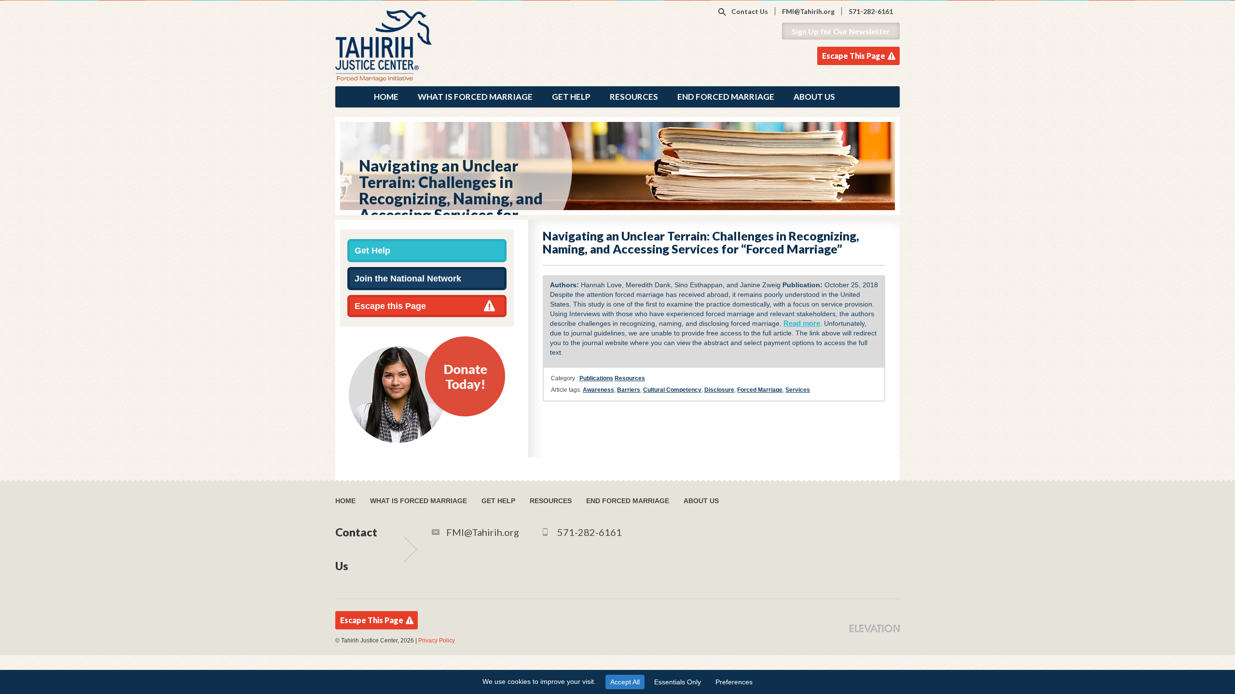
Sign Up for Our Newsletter (841, 31)
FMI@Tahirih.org (808, 11)
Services (797, 390)
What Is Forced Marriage (475, 97)
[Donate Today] (427, 389)
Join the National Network (408, 278)
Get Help (571, 97)
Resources (634, 97)
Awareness (598, 390)
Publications (596, 378)
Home (386, 97)
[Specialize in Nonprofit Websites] (875, 628)
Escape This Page (853, 55)
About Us (814, 97)
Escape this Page (390, 306)
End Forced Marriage (725, 97)
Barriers (628, 390)
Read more (801, 323)
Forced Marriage (759, 390)
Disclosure (719, 390)
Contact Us (749, 11)
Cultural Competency (672, 390)
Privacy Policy (436, 640)
